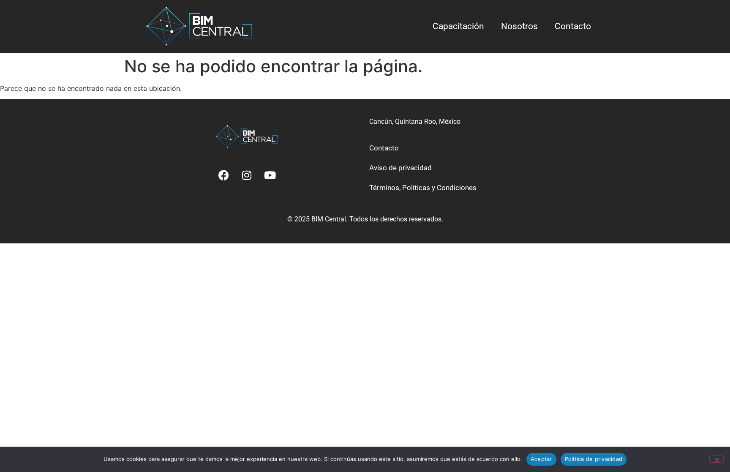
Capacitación (458, 26)
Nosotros (519, 26)
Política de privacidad (594, 459)
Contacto (573, 26)
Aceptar (541, 459)
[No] (716, 459)
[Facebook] (223, 175)
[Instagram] (246, 175)
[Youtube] (270, 175)
